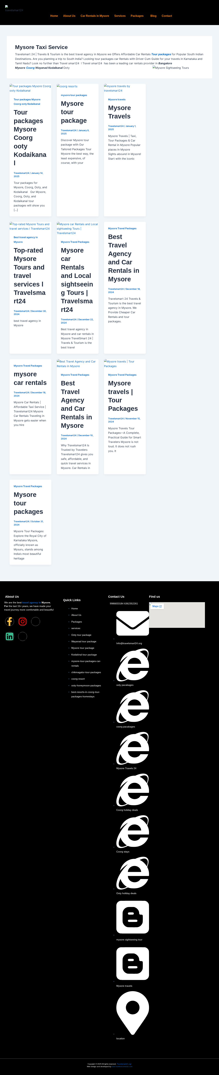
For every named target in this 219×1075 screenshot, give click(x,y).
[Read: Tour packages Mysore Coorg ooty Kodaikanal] (30, 88)
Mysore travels (117, 99)
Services (120, 15)
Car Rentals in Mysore (95, 15)
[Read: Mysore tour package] (67, 86)
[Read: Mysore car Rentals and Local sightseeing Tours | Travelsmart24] (78, 228)
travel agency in (32, 602)
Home (54, 15)
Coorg (30, 67)
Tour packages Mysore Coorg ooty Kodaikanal (30, 138)
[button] (138, 16)
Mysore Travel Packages (75, 241)
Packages (137, 15)
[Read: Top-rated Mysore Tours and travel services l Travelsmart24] (30, 226)
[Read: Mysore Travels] (125, 88)
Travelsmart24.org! (124, 1064)
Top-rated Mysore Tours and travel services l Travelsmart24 (30, 276)
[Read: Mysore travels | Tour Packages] (125, 363)
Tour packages (161, 54)
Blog (153, 15)
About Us (69, 15)
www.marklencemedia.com (122, 1066)
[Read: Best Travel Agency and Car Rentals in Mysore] (78, 363)
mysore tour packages (74, 95)
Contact (167, 15)
